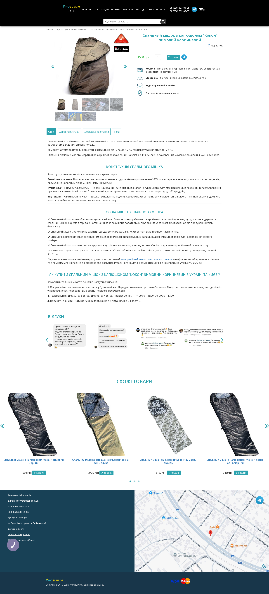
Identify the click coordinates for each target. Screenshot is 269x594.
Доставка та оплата (96, 131)
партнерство (131, 9)
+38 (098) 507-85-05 (178, 7)
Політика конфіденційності (21, 539)
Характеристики (69, 131)
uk (69, 11)
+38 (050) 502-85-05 (178, 11)
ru (74, 11)
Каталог (49, 29)
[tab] (51, 131)
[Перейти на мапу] (201, 531)
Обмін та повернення (19, 534)
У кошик (173, 57)
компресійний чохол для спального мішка (146, 259)
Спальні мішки (79, 29)
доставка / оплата (153, 9)
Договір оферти (16, 528)
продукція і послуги (107, 9)
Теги (117, 131)
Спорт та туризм (63, 29)
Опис (51, 131)
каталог (87, 9)
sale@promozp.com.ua (27, 500)
